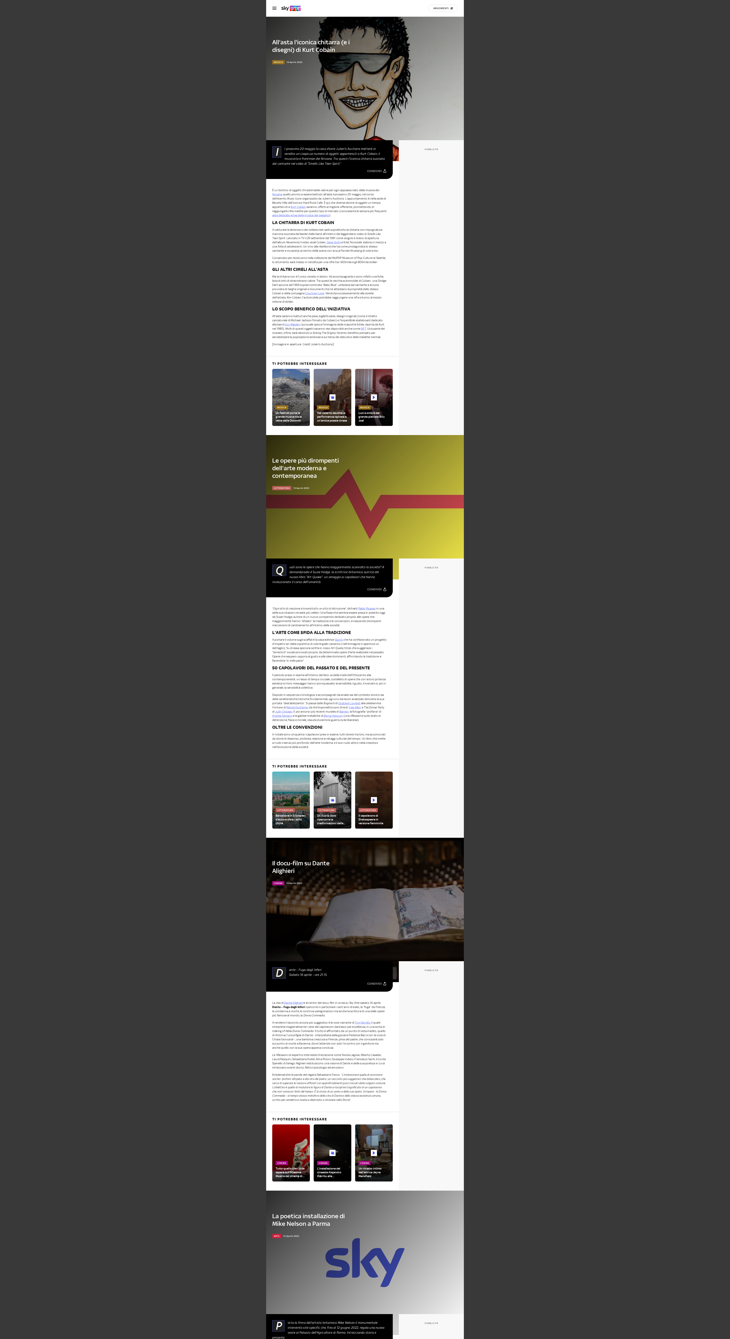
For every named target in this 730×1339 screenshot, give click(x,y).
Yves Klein (354, 707)
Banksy (344, 711)
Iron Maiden (292, 324)
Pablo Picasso (367, 608)
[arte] (292, 8)
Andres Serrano (282, 716)
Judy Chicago (283, 711)
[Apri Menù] (276, 8)
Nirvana (277, 194)
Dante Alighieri (293, 1003)
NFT (363, 328)
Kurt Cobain (298, 207)
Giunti (339, 639)
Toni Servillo (362, 1022)
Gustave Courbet (349, 703)
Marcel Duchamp (297, 707)
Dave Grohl (334, 242)
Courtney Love (314, 293)
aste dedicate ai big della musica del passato (300, 215)
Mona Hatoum (333, 716)
